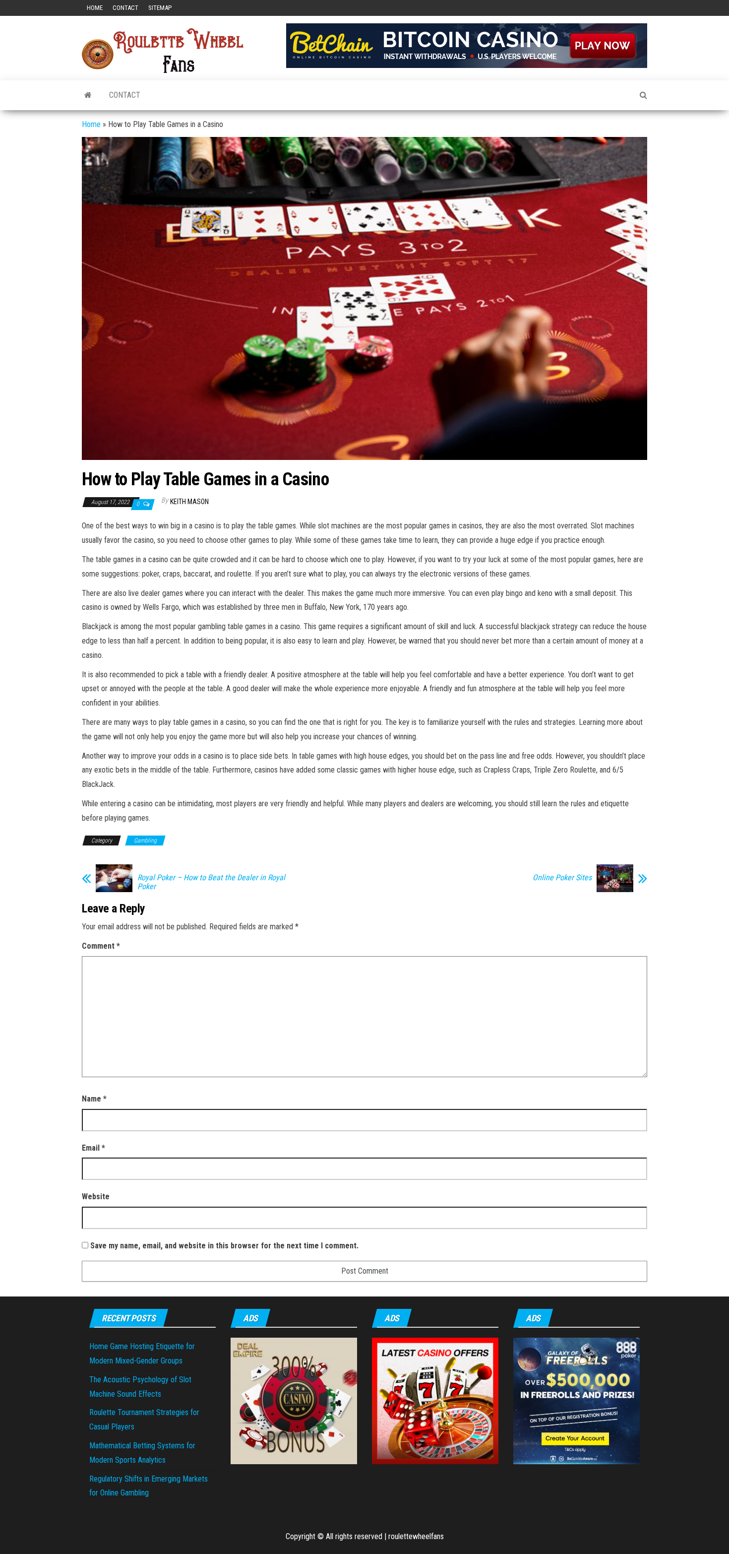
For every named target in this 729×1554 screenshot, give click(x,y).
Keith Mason (189, 502)
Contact (125, 7)
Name (94, 1098)
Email (93, 1148)
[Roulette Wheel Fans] (88, 95)
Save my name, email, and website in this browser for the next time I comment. (224, 1245)
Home (95, 7)
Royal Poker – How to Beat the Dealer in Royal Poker (211, 882)
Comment (101, 946)
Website (96, 1196)
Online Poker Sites (562, 877)
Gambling (145, 840)
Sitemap (160, 7)
